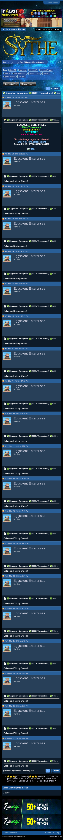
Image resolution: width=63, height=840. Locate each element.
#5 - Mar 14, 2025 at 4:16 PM (16, 251)
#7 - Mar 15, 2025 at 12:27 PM (16, 316)
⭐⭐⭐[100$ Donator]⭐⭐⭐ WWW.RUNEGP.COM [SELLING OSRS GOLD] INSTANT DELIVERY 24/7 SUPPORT (32, 778)
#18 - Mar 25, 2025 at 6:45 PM (16, 673)
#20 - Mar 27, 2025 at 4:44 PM (16, 738)
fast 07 (8, 73)
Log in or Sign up (51, 2)
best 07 (13, 70)
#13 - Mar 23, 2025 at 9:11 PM (16, 511)
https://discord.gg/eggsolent (31, 142)
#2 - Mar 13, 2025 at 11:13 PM (16, 154)
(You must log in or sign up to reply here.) (19, 771)
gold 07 (46, 73)
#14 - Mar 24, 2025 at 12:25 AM (17, 543)
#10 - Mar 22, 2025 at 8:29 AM (16, 414)
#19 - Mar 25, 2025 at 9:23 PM (16, 706)
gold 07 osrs (10, 76)
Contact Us (49, 833)
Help (57, 833)
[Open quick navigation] (59, 62)
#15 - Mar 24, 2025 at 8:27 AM (16, 576)
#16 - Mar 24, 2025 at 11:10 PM (17, 609)
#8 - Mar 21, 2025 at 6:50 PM (16, 349)
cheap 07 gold (46, 70)
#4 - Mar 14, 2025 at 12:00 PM (16, 219)
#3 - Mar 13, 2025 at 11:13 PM (16, 186)
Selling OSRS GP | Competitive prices (36, 781)
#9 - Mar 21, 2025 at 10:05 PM (16, 381)
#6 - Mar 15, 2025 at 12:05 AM (16, 284)
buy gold (23, 70)
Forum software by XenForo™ (13, 837)
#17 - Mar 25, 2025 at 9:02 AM (16, 641)
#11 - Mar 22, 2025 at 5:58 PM (16, 446)
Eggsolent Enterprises (29, 102)
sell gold (22, 76)
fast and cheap (20, 73)
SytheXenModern (10, 833)
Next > (56, 88)
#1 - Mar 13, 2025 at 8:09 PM (16, 97)
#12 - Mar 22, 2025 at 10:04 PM (17, 479)
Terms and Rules (55, 837)
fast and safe (35, 73)
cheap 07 (33, 70)
